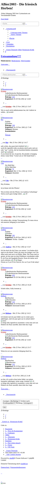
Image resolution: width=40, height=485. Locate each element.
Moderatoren (15, 61)
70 (13, 169)
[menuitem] (18, 33)
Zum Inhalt (4, 19)
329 (13, 125)
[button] (5, 82)
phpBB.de (24, 464)
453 (13, 97)
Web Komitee (25, 61)
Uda (2, 163)
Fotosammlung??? (11, 56)
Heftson (3, 296)
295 (13, 235)
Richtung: (19, 403)
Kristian (3, 91)
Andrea (3, 230)
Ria (2, 120)
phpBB (11, 458)
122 (13, 302)
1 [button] (5, 84)
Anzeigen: (6, 401)
